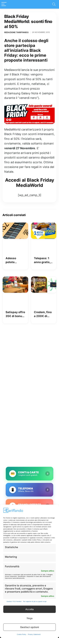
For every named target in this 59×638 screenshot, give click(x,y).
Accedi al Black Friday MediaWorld (29, 182)
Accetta (29, 609)
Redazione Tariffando (16, 32)
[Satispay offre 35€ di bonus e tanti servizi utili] (15, 278)
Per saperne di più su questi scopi (34, 601)
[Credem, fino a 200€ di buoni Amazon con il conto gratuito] (44, 278)
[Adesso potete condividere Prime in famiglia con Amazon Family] (15, 224)
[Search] (54, 4)
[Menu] (4, 4)
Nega (29, 618)
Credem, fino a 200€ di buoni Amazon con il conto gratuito (43, 314)
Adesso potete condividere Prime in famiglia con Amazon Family (14, 260)
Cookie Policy (21, 634)
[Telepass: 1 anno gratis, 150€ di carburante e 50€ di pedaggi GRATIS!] (44, 224)
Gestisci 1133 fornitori (14, 601)
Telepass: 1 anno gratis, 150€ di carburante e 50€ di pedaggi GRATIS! (43, 260)
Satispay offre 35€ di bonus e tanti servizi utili (15, 314)
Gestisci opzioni (29, 627)
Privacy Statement (34, 634)
